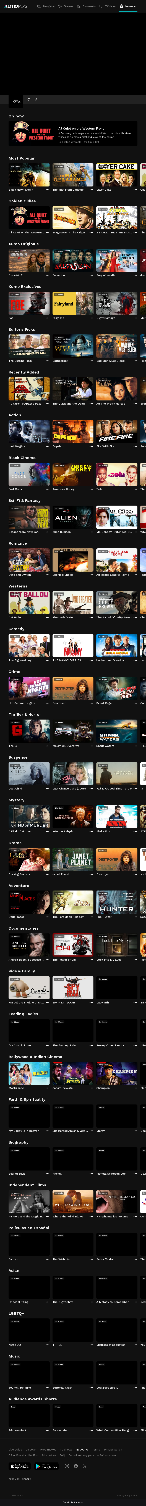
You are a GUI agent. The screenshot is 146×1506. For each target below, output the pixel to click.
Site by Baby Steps (127, 1495)
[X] (84, 1466)
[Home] (16, 6)
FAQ (62, 1455)
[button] (73, 133)
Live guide (48, 6)
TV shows (110, 6)
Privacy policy (113, 1449)
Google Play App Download (47, 1467)
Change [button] (26, 1478)
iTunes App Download (20, 1467)
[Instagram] (67, 1466)
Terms (96, 1449)
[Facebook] (76, 1466)
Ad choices (49, 1455)
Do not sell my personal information (92, 1455)
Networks (130, 6)
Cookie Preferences (73, 1502)
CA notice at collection (23, 1455)
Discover (68, 6)
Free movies (89, 6)
